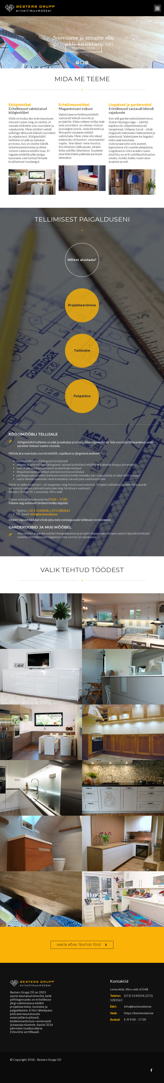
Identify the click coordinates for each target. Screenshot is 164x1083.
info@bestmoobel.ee (44, 514)
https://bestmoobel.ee (138, 1013)
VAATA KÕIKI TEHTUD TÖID (79, 945)
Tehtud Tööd (83, 48)
